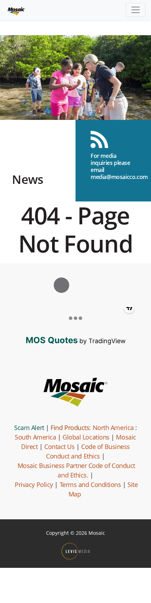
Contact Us (59, 446)
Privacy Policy (34, 484)
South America (35, 437)
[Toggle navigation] (135, 10)
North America (113, 427)
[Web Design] (75, 551)
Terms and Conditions (90, 484)
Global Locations (86, 437)
